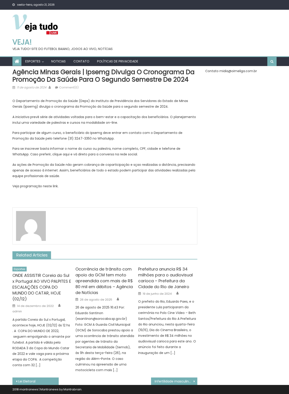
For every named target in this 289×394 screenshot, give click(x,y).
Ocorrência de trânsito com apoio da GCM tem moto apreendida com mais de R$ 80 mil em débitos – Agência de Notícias (104, 280)
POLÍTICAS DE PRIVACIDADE (117, 61)
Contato (81, 61)
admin (17, 311)
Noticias (58, 61)
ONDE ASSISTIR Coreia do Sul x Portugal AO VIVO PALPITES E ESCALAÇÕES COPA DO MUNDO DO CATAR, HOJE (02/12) (41, 287)
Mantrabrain (72, 389)
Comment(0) (69, 87)
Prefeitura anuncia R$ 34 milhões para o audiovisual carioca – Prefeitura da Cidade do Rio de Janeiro (165, 278)
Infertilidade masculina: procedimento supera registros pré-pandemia (176, 381)
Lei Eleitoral (26, 381)
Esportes (32, 61)
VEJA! (22, 42)
